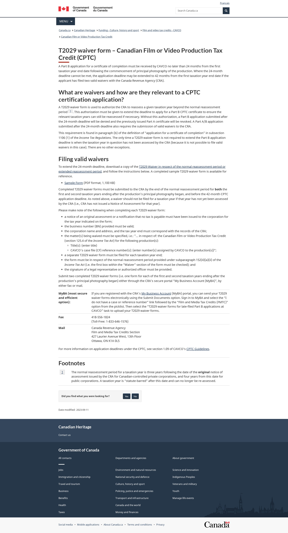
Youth (175, 491)
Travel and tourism (69, 484)
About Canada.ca (113, 524)
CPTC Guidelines (197, 349)
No (135, 396)
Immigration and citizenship (74, 477)
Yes (126, 396)
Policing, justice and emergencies (134, 491)
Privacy (160, 524)
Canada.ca (64, 30)
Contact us (64, 435)
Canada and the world (128, 505)
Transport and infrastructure (132, 498)
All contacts (65, 458)
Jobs (60, 470)
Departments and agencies (131, 458)
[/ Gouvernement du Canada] (85, 9)
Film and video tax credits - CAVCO (161, 30)
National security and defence (132, 477)
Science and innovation (185, 470)
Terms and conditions (139, 524)
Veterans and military (184, 484)
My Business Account (156, 293)
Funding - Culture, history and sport (119, 30)
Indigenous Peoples (183, 477)
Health (62, 505)
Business (63, 491)
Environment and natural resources (136, 470)
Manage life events (183, 498)
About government (183, 458)
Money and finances (127, 512)
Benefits (63, 498)
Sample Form (73, 183)
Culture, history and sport (130, 484)
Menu (64, 21)
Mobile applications (88, 524)
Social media (65, 524)
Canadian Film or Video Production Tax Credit (86, 36)
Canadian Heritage (84, 30)
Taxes (61, 512)
